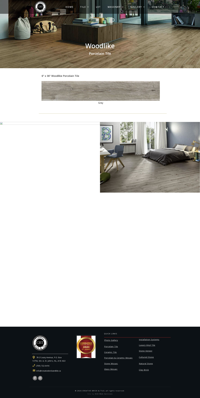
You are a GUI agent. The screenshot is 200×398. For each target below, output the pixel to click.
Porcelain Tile (111, 346)
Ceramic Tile (110, 352)
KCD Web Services (104, 394)
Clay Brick (144, 370)
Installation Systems (149, 339)
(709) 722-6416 (42, 365)
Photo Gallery (111, 340)
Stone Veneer (145, 351)
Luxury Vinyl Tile (147, 345)
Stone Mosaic (111, 363)
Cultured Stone (146, 357)
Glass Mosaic (111, 369)
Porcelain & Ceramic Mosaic (118, 358)
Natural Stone (146, 363)
